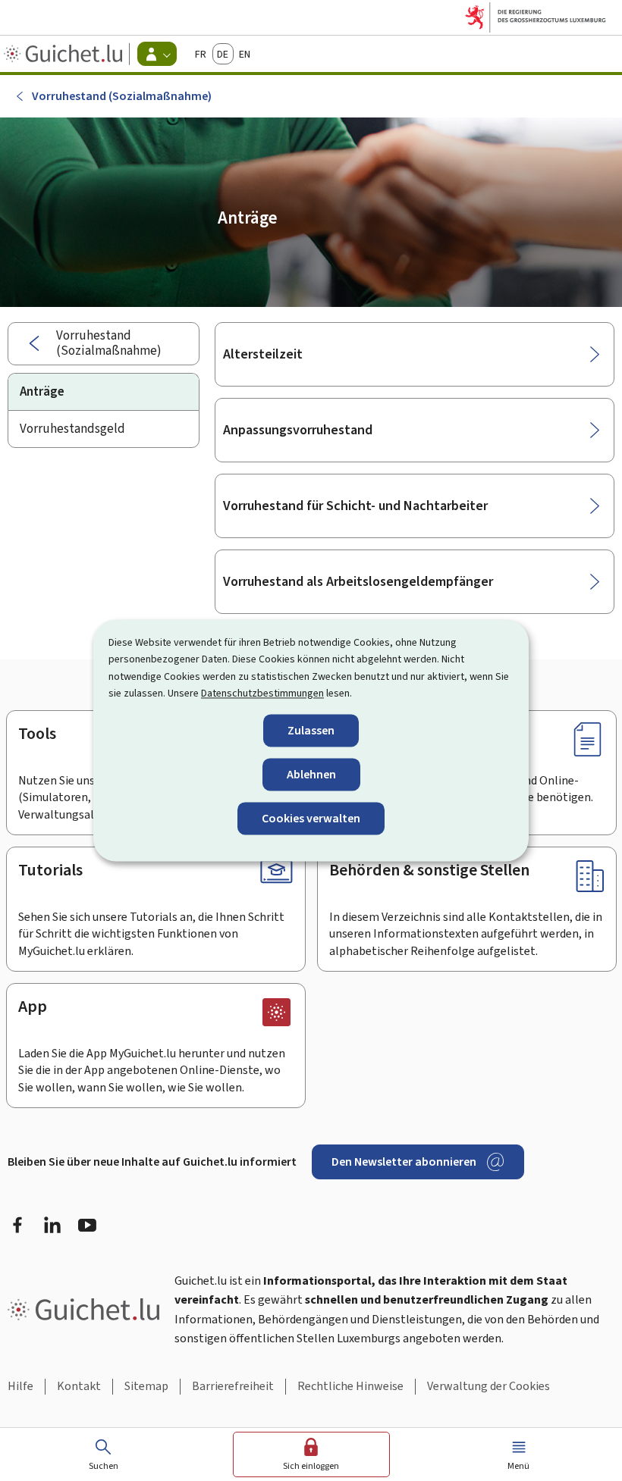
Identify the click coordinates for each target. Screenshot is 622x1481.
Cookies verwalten (311, 818)
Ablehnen (311, 774)
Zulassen (311, 730)
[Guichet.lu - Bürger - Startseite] (65, 53)
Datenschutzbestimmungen (262, 694)
